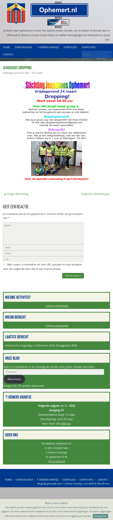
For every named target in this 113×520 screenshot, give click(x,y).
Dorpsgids (69, 479)
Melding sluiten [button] (100, 516)
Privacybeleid (56, 461)
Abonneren (14, 379)
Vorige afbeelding (17, 194)
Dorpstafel (86, 479)
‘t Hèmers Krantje (48, 479)
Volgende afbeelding (94, 194)
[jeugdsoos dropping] (56, 131)
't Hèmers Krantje (72, 483)
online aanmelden (57, 306)
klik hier (66, 423)
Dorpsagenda (24, 479)
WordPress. (103, 483)
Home (8, 479)
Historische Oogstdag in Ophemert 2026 (30, 345)
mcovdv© (89, 483)
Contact (102, 479)
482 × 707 (30, 72)
